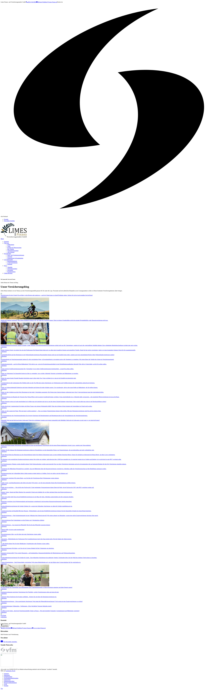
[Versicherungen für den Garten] (1, 381)
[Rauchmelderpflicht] (1, 353)
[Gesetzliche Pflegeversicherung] (1, 600)
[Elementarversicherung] (1, 409)
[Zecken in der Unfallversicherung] (1, 367)
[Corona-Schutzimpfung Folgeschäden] (1, 561)
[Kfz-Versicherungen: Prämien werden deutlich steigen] (1, 462)
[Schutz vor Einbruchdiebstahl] (1, 386)
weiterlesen (4, 296)
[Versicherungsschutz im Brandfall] (1, 509)
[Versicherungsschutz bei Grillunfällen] (1, 472)
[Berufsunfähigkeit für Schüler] (1, 504)
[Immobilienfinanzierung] (1, 481)
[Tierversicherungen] (1, 532)
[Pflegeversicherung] (1, 395)
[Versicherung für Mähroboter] (1, 467)
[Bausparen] (1, 551)
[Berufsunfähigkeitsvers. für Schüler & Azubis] (1, 556)
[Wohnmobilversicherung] (1, 404)
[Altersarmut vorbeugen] (1, 537)
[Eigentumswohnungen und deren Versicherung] (1, 590)
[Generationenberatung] (1, 604)
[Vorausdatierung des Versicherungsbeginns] (1, 414)
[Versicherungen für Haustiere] (1, 376)
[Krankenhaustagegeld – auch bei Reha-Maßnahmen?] (1, 362)
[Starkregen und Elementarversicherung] (1, 595)
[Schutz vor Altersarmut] (1, 372)
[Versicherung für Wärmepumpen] (1, 476)
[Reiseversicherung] (1, 490)
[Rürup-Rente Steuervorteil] (1, 453)
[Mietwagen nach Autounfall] (1, 418)
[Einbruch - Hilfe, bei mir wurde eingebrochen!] (1, 528)
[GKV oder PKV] (1, 458)
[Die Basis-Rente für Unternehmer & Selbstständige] (25, 586)
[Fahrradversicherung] (25, 319)
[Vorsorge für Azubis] (1, 400)
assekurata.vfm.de (10, 671)
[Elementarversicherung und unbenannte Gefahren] (1, 448)
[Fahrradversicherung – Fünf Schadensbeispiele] (1, 514)
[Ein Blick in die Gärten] (1, 609)
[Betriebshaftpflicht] (25, 344)
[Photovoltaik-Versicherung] (25, 444)
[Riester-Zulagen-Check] (1, 348)
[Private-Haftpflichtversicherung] (1, 495)
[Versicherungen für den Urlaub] (1, 293)
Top (2, 688)
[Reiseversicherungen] (1, 547)
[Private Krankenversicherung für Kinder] (1, 486)
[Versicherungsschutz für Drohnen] (1, 542)
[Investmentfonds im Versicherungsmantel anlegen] (1, 358)
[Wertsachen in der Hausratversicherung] (1, 500)
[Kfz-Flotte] (1, 614)
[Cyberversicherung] (1, 390)
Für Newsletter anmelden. (10, 641)
